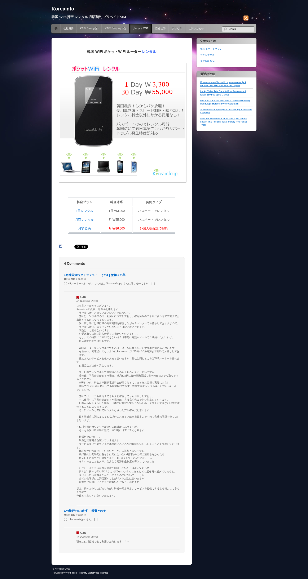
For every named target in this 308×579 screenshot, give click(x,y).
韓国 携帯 (160, 28)
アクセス (177, 28)
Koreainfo (63, 9)
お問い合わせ (196, 28)
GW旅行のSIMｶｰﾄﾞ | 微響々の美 (85, 510)
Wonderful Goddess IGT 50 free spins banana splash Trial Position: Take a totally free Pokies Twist (223, 121)
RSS (252, 18)
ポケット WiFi (140, 28)
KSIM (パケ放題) (89, 28)
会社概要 (68, 28)
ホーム (56, 28)
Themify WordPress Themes (93, 572)
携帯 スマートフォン (211, 49)
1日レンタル (84, 211)
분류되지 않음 (207, 61)
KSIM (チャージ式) (115, 28)
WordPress (71, 572)
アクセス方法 (207, 55)
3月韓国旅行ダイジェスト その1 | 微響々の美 (95, 275)
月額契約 (84, 228)
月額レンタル (84, 219)
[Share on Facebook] (60, 246)
